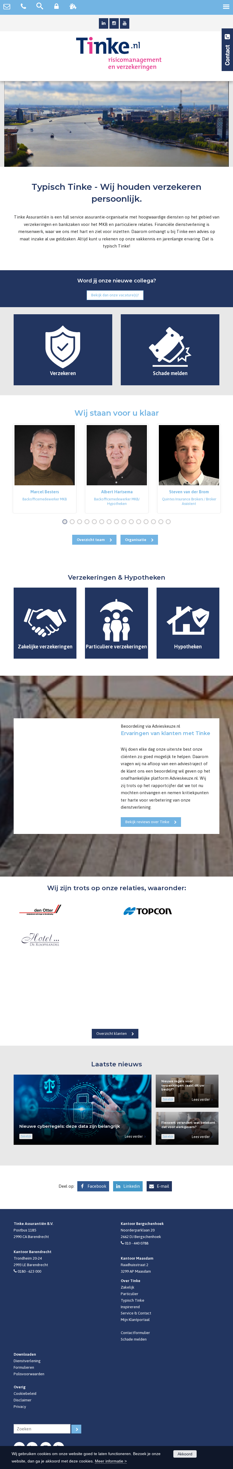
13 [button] (154, 522)
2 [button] (73, 522)
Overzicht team (91, 539)
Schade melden (134, 1339)
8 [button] (117, 522)
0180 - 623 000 (29, 1271)
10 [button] (132, 522)
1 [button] (66, 522)
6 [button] (103, 522)
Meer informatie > (111, 1461)
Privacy (20, 1406)
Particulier (129, 1293)
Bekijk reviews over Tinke (147, 821)
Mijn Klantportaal (135, 1319)
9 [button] (125, 522)
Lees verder (134, 1136)
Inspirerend (130, 1306)
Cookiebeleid (25, 1393)
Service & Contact (136, 1313)
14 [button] (162, 522)
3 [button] (81, 522)
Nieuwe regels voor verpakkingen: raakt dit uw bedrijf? (182, 1085)
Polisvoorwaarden (29, 1374)
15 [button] (169, 522)
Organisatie (135, 539)
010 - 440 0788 (136, 1243)
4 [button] (88, 522)
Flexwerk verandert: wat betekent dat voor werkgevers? (188, 1125)
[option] (45, 468)
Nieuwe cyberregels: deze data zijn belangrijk (69, 1126)
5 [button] (95, 522)
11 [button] (140, 522)
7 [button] (110, 522)
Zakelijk (127, 1287)
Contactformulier (135, 1332)
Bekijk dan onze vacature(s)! (115, 295)
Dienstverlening (27, 1360)
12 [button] (147, 522)
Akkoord (185, 1454)
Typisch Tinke (132, 1300)
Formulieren (24, 1367)
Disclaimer (23, 1400)
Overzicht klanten (111, 1033)
